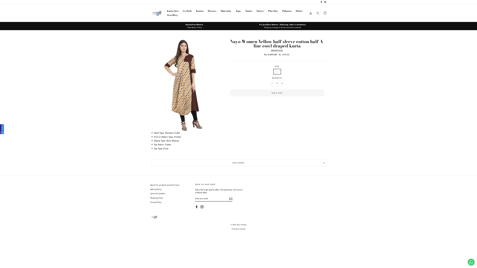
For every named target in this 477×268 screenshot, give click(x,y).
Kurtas (199, 11)
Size (277, 66)
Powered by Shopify (238, 229)
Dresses (212, 11)
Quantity (277, 78)
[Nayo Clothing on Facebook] (196, 206)
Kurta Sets (173, 11)
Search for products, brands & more (164, 185)
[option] (194, 26)
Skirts (299, 11)
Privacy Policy (155, 202)
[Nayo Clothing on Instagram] (201, 206)
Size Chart (238, 163)
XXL (277, 71)
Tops (238, 11)
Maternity (226, 11)
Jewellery (172, 15)
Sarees (260, 11)
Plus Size (273, 11)
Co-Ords (187, 11)
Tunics (248, 11)
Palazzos (286, 11)
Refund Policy (155, 189)
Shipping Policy (156, 198)
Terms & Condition (157, 193)
